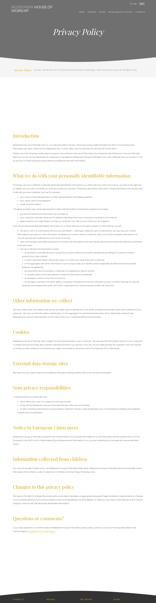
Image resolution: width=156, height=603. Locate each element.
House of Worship (31, 9)
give (142, 4)
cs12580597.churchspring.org (41, 531)
